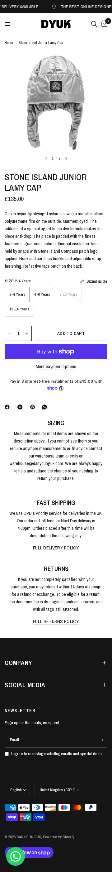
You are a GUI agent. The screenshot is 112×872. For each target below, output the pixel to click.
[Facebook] (8, 407)
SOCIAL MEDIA (25, 685)
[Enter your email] (101, 740)
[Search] (94, 24)
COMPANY (18, 663)
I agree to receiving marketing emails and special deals (56, 753)
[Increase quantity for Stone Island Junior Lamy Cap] (26, 333)
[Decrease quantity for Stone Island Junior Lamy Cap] (9, 333)
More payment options (56, 366)
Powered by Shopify (58, 837)
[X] (21, 407)
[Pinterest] (34, 407)
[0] (103, 24)
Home (9, 42)
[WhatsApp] (45, 407)
